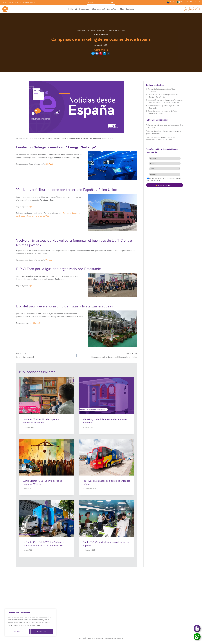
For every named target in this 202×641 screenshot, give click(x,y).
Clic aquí (48, 260)
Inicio (70, 9)
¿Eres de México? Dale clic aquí (190, 2)
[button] (112, 165)
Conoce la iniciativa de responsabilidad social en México (114, 355)
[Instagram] (189, 9)
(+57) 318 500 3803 (11, 2)
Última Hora (103, 34)
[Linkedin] (185, 9)
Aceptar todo (41, 631)
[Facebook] (194, 9)
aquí (30, 207)
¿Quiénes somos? (82, 9)
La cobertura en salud (25, 355)
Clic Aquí (49, 164)
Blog (122, 9)
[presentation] (46, 395)
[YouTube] (198, 9)
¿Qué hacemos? (98, 9)
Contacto (130, 9)
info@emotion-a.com (28, 2)
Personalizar (18, 631)
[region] (30, 622)
